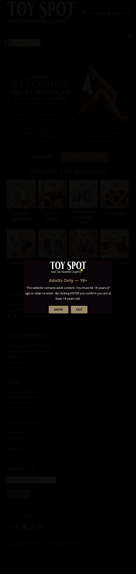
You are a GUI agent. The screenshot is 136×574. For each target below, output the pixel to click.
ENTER (58, 310)
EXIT (79, 310)
